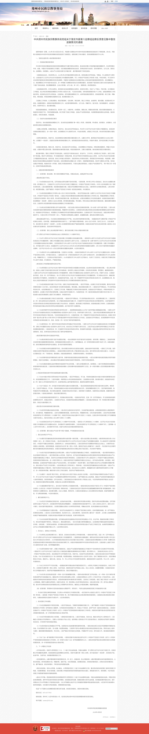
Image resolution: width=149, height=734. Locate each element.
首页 (36, 28)
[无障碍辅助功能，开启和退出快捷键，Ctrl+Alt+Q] (106, 1)
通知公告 (41, 36)
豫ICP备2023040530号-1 (75, 730)
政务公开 (65, 28)
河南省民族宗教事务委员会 (51, 1)
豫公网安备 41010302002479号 (93, 730)
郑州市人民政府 (64, 1)
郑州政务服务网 (75, 1)
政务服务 (74, 28)
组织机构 (55, 28)
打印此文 (105, 717)
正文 (47, 36)
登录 (116, 1)
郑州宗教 (94, 28)
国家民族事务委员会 (36, 1)
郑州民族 (84, 28)
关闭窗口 (112, 717)
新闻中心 (46, 28)
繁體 (112, 1)
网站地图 (78, 726)
